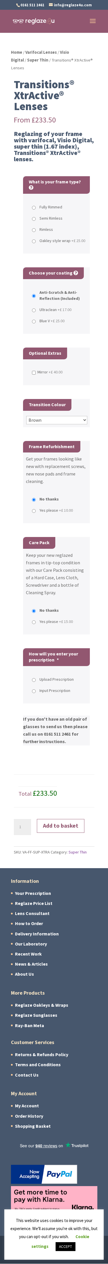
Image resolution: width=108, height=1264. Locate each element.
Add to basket (60, 826)
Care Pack (39, 543)
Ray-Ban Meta (29, 1026)
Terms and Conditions (38, 1065)
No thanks (49, 499)
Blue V (52, 321)
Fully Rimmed (50, 207)
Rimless (46, 229)
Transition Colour (47, 405)
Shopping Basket (33, 1126)
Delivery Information (37, 934)
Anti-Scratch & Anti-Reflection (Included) (59, 295)
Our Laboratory (31, 944)
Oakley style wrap (62, 240)
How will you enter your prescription (53, 657)
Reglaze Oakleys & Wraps (41, 1005)
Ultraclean (55, 309)
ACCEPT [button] (65, 1246)
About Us (24, 974)
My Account (27, 1106)
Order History (29, 1116)
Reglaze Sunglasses (36, 1015)
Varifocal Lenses (41, 52)
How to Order (29, 923)
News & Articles (31, 964)
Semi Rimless (50, 218)
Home (16, 52)
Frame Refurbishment (52, 447)
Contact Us (27, 1075)
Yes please (56, 510)
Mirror (49, 372)
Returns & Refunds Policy (41, 1055)
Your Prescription (33, 893)
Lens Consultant (32, 913)
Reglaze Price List (33, 903)
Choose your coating (51, 273)
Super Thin (37, 60)
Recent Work (28, 954)
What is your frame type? (55, 182)
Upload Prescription (56, 679)
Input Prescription (54, 690)
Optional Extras (45, 353)
